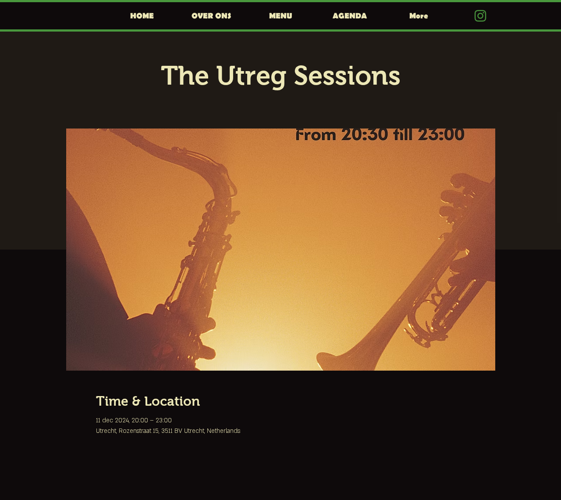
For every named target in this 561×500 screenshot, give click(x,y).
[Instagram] (480, 15)
